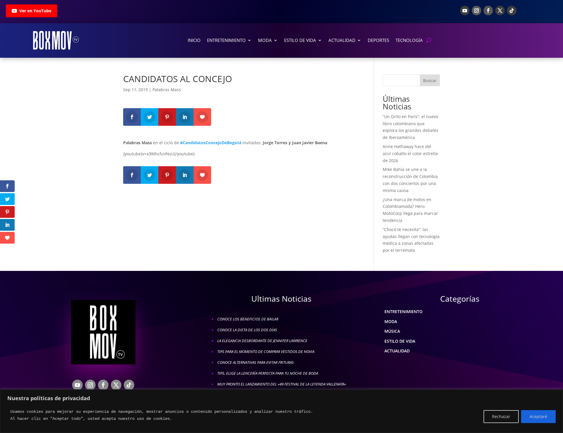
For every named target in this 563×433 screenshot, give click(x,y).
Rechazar (501, 416)
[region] (281, 411)
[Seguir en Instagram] (476, 10)
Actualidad (341, 40)
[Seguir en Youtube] (464, 10)
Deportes (378, 40)
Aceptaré (538, 416)
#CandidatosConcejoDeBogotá (210, 142)
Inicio (194, 40)
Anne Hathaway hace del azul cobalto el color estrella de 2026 (410, 153)
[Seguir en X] (500, 10)
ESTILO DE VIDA (399, 341)
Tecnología (409, 40)
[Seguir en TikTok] (511, 10)
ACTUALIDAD (397, 351)
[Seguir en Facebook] (488, 10)
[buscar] (428, 40)
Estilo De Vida (300, 40)
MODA (390, 321)
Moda (265, 40)
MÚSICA (392, 331)
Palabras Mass (166, 89)
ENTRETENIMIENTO (403, 311)
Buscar (430, 80)
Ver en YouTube (35, 10)
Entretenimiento (226, 40)
